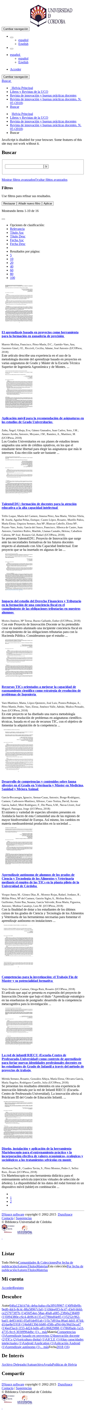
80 (11, 274)
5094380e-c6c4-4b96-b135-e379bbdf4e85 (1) (35, 1317)
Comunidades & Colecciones (37, 1262)
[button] (11, 37)
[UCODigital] (25, 1234)
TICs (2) (11, 1339)
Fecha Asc (17, 240)
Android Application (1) (38, 1343)
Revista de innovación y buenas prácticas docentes (43, 121)
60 (11, 270)
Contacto (8, 1218)
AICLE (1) (52, 1339)
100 (12, 277)
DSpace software (13, 1214)
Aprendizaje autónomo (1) (22, 1347)
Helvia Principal (22, 114)
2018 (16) (63, 1347)
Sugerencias (24, 1218)
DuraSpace (65, 1214)
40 (11, 266)
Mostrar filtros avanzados (18, 179)
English (23, 44)
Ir (46, 166)
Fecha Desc (17, 244)
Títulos (32, 1266)
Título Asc (17, 232)
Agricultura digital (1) (31, 1339)
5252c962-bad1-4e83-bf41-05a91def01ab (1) (41, 1318)
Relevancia (17, 229)
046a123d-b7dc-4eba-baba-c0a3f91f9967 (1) (39, 1305)
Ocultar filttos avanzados (51, 179)
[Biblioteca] (8, 1234)
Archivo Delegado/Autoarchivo (22, 1364)
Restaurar (9, 203)
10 (11, 259)
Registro (18, 1288)
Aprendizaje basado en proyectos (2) (29, 1335)
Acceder (7, 1288)
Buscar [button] (7, 81)
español (23, 40)
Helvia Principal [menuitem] (21, 88)
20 (11, 262)
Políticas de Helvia (64, 1364)
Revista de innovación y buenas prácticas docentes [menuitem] (43, 95)
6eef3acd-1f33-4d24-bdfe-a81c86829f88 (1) (34, 1328)
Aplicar (48, 203)
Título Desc (17, 236)
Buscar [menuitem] (14, 106)
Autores (22, 1266)
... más (43, 1332)
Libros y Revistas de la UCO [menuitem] (29, 91)
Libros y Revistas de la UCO (29, 117)
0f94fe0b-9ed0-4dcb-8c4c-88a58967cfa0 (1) (42, 1307)
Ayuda (47, 1364)
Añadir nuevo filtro (29, 203)
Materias (42, 1266)
